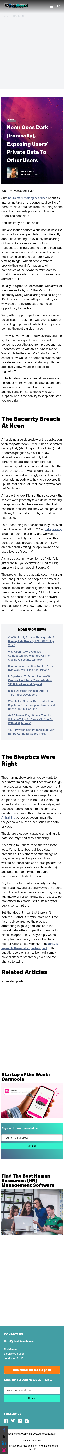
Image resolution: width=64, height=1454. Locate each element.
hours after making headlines (27, 198)
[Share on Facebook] (4, 1430)
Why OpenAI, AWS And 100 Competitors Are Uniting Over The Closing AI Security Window (29, 656)
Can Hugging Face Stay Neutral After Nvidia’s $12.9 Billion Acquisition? (30, 668)
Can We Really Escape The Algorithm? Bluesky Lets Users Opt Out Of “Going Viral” (31, 641)
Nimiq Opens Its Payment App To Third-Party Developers (28, 693)
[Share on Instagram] (4, 1449)
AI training (8, 817)
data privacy (53, 529)
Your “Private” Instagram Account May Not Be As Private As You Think (31, 732)
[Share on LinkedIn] (4, 1443)
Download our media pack (32, 1370)
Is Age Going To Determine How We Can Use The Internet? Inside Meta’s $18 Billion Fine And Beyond (30, 680)
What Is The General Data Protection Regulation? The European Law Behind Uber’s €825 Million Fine (31, 705)
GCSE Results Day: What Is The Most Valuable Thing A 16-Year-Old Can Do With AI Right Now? (30, 719)
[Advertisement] (32, 53)
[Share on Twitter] (4, 1436)
